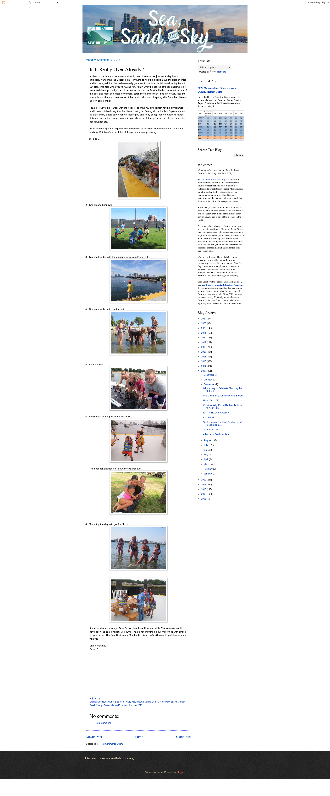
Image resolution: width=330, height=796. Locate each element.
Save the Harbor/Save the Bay (211, 179)
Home (139, 737)
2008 (204, 499)
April (206, 459)
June (206, 450)
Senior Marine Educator (115, 705)
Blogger (180, 772)
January (208, 473)
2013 (204, 371)
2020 (204, 337)
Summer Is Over (211, 429)
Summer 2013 (135, 705)
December (209, 375)
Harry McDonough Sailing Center (142, 701)
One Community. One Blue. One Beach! (223, 395)
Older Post (183, 737)
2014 (204, 366)
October (208, 379)
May (206, 454)
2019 (204, 342)
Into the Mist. (209, 417)
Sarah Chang (96, 705)
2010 (204, 489)
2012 (204, 479)
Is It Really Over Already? (216, 412)
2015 (204, 361)
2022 (204, 328)
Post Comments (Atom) (111, 744)
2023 (204, 323)
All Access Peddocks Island (217, 434)
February (208, 469)
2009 (204, 494)
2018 (204, 347)
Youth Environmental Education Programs (222, 285)
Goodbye (101, 701)
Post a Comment (102, 723)
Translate (221, 71)
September (209, 384)
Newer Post (94, 737)
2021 (204, 333)
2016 (204, 356)
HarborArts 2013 (211, 400)
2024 (204, 318)
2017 (204, 352)
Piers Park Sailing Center (172, 701)
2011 (204, 484)
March (207, 464)
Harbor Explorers (116, 701)
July (206, 445)
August (208, 440)
